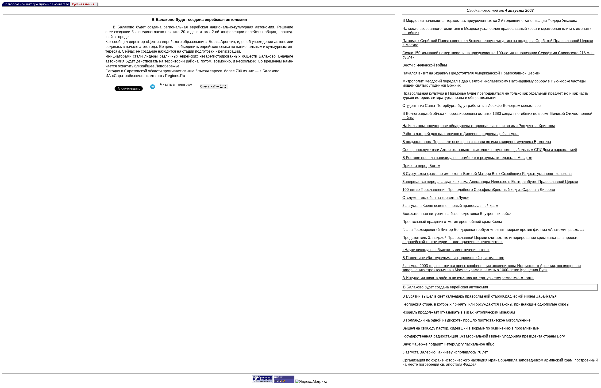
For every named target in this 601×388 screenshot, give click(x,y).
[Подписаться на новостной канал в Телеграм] (176, 90)
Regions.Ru (175, 76)
